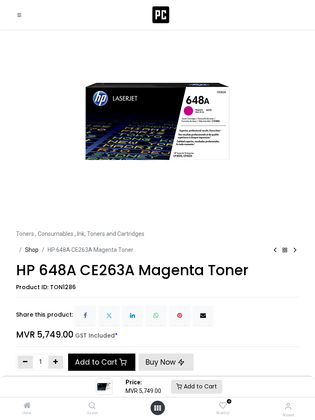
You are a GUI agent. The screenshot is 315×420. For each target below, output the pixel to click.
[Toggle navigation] (19, 14)
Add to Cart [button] (96, 362)
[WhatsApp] (156, 315)
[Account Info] (288, 406)
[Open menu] (157, 408)
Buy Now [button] (162, 362)
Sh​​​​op (32, 250)
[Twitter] (109, 315)
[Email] (203, 315)
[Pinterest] (179, 315)
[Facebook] (85, 315)
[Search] (92, 406)
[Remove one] (25, 362)
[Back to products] (285, 250)
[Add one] (56, 362)
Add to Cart (199, 386)
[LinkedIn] (132, 315)
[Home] (27, 406)
